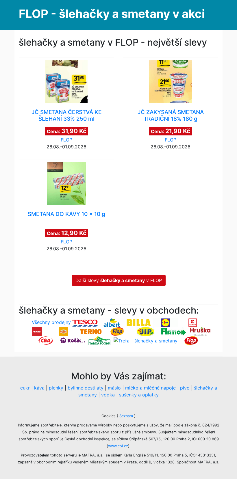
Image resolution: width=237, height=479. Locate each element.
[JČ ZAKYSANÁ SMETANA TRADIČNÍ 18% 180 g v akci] (170, 81)
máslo (114, 388)
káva (39, 388)
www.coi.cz (118, 446)
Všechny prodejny (51, 322)
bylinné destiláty (85, 388)
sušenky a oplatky (139, 395)
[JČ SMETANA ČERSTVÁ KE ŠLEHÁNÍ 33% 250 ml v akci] (66, 81)
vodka (108, 395)
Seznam (126, 416)
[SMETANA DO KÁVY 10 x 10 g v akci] (66, 183)
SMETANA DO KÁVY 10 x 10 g (66, 213)
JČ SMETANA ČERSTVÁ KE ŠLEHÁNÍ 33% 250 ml (67, 115)
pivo (185, 388)
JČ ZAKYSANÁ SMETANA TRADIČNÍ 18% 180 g (171, 115)
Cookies (109, 416)
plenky (56, 388)
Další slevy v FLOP (118, 280)
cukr (25, 388)
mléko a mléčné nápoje (150, 388)
